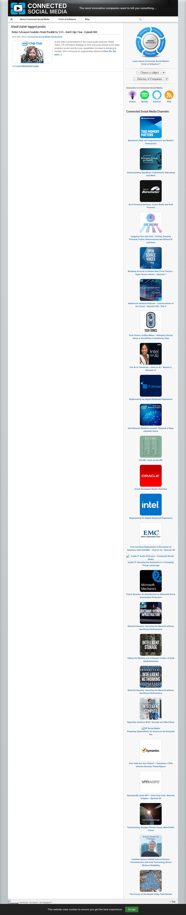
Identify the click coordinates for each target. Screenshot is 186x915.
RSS (169, 102)
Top (173, 901)
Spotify (144, 102)
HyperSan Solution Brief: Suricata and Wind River (150, 722)
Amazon (157, 102)
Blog (87, 19)
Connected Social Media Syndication (44, 37)
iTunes (132, 102)
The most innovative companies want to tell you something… (118, 8)
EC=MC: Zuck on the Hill (150, 460)
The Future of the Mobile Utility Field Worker (151, 894)
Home (12, 19)
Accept (132, 909)
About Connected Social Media (34, 19)
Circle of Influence (67, 19)
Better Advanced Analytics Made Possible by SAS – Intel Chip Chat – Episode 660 (54, 32)
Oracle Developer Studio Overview (150, 489)
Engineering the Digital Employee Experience (150, 399)
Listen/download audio (27, 66)
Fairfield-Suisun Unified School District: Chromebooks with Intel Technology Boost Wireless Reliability (150, 862)
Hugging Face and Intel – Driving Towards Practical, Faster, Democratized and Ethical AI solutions (150, 239)
